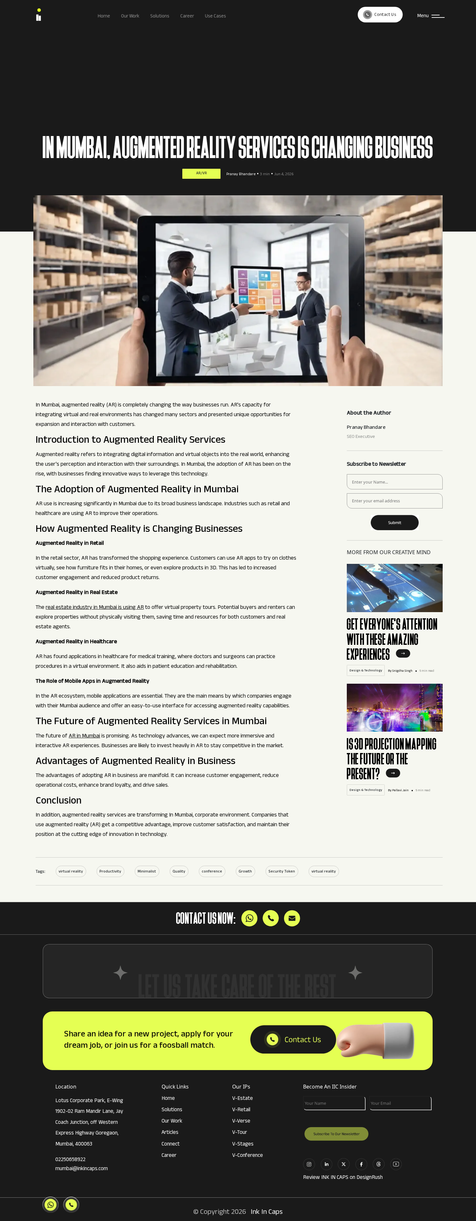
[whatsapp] (381, 1163)
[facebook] (363, 1163)
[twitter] (346, 1163)
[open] (402, 657)
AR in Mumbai (84, 736)
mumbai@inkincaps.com (81, 1169)
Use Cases (215, 16)
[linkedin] (329, 1163)
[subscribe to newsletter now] (395, 520)
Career (187, 16)
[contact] (293, 1040)
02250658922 (70, 1160)
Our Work (130, 16)
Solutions (159, 16)
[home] (57, 16)
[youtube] (398, 1163)
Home (104, 16)
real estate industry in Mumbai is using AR (95, 608)
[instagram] (311, 1163)
